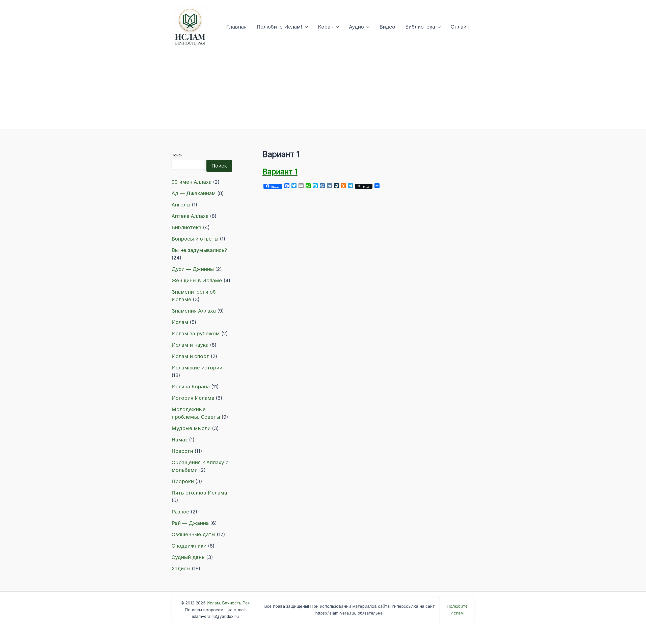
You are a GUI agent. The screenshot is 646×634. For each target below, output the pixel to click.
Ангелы (181, 205)
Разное (180, 512)
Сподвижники (189, 546)
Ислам (180, 322)
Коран (325, 27)
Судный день (188, 557)
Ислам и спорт (190, 356)
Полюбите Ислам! (279, 27)
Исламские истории (197, 368)
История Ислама (193, 398)
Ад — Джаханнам (194, 193)
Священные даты (193, 534)
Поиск (177, 155)
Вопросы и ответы (195, 239)
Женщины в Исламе (197, 280)
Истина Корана (191, 387)
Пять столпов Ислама (199, 493)
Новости (182, 451)
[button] (305, 27)
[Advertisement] (323, 91)
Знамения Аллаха (194, 311)
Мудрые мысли (191, 428)
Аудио (356, 27)
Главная (236, 27)
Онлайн (460, 27)
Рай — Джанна (190, 523)
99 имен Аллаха (191, 182)
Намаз (179, 440)
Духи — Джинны (193, 269)
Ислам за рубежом (196, 334)
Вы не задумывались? (199, 250)
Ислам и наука (190, 345)
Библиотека (420, 27)
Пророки (183, 481)
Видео (387, 27)
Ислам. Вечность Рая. (229, 602)
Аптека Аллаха (190, 216)
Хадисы (181, 569)
